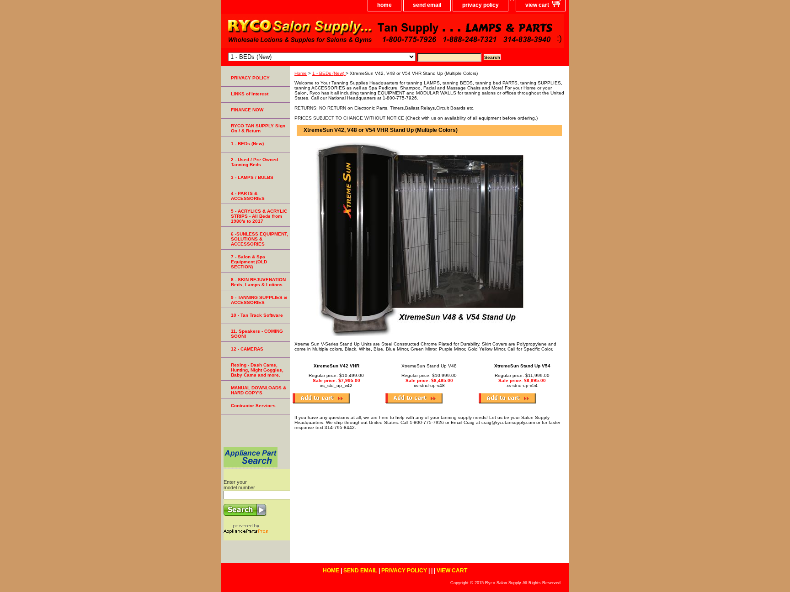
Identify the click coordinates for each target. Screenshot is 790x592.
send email (427, 5)
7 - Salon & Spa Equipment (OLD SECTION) (249, 261)
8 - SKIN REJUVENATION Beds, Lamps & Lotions (258, 282)
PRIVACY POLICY (250, 77)
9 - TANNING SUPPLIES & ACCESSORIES (259, 300)
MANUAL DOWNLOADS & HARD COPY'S (258, 390)
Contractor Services (253, 405)
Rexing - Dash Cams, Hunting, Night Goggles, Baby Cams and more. (257, 369)
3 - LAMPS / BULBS (252, 177)
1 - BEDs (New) (329, 73)
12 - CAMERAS (247, 348)
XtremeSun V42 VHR (336, 365)
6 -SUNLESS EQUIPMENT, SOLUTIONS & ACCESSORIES (259, 238)
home (384, 5)
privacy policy (480, 5)
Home (300, 73)
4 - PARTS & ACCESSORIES (248, 196)
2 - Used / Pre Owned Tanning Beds (254, 162)
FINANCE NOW (247, 109)
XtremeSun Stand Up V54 (522, 365)
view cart (537, 5)
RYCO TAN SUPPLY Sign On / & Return (258, 128)
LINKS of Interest (249, 93)
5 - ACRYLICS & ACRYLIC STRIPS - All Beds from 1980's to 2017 (259, 216)
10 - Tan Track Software (257, 315)
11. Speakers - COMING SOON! (257, 334)
